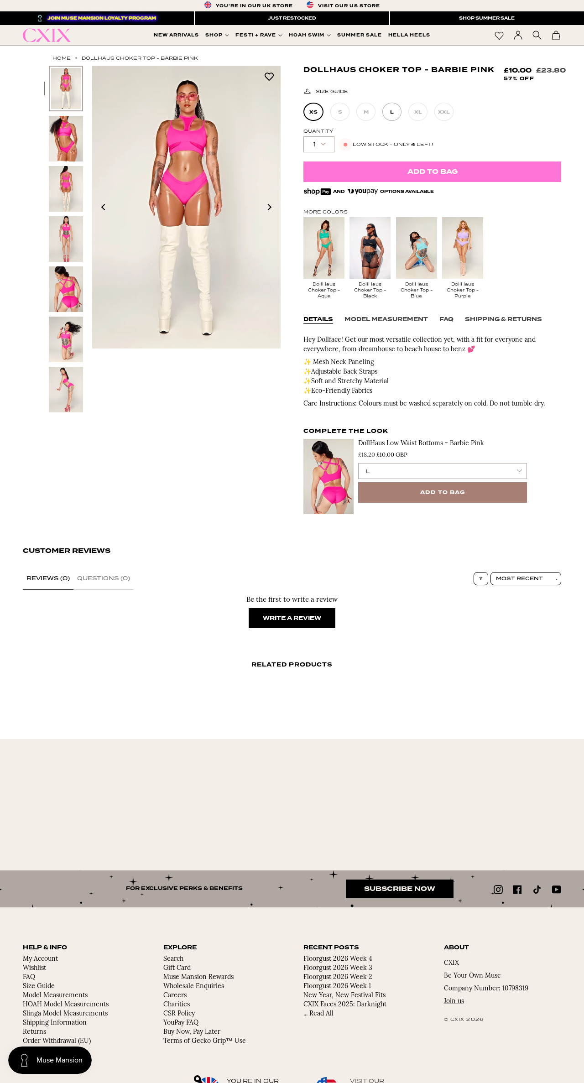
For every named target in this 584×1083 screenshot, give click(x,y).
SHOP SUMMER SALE (487, 18)
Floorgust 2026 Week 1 (337, 986)
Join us (454, 1001)
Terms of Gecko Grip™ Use (204, 1041)
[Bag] (556, 35)
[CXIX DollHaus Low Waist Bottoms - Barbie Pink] (328, 476)
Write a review (292, 618)
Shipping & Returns (503, 319)
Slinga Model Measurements (65, 1013)
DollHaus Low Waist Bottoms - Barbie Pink (421, 443)
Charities (176, 1004)
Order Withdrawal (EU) (57, 1041)
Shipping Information (55, 1023)
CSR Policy (179, 1013)
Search (173, 959)
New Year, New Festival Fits (344, 995)
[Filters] (481, 578)
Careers (175, 995)
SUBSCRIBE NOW (399, 889)
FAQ (446, 319)
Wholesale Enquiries (193, 986)
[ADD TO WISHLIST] (269, 76)
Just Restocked (292, 18)
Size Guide (332, 91)
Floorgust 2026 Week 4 (337, 959)
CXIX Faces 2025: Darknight (344, 1004)
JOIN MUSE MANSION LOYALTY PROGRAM (101, 18)
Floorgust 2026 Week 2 (337, 977)
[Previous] (103, 207)
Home (61, 58)
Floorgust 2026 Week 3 (337, 968)
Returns (34, 1032)
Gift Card (177, 968)
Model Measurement (386, 319)
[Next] (269, 207)
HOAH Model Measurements (66, 1004)
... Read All (318, 1013)
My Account (40, 959)
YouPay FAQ (180, 1023)
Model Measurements (55, 995)
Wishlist (34, 968)
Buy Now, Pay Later (191, 1032)
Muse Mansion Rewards (198, 977)
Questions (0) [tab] (103, 578)
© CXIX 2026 (464, 1019)
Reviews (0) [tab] (48, 578)
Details (318, 319)
